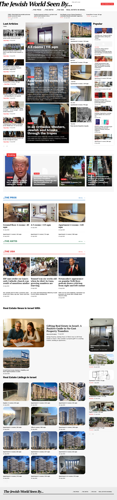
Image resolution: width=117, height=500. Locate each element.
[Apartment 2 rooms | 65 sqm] (103, 84)
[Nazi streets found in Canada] (81, 114)
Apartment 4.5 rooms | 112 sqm (69, 476)
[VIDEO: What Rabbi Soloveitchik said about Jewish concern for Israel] (13, 33)
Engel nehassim (94, 349)
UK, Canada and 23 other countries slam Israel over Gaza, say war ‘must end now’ (16, 293)
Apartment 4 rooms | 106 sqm (68, 427)
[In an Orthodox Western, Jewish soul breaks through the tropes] (13, 134)
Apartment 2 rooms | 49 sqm (12, 234)
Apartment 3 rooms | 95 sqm (79, 62)
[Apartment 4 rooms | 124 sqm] (81, 29)
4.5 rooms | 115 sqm (43, 47)
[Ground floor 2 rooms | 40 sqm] (13, 78)
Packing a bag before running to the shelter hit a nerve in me (103, 115)
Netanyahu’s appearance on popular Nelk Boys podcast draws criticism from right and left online (71, 282)
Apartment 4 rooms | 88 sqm (103, 141)
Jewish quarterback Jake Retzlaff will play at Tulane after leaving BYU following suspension (102, 65)
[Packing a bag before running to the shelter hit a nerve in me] (103, 108)
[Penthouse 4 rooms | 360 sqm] (101, 359)
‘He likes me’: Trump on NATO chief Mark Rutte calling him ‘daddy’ (103, 37)
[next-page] (11, 19)
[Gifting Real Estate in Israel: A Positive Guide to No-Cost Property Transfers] (23, 333)
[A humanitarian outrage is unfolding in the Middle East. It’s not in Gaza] (13, 120)
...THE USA (97, 33)
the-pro (9, 17)
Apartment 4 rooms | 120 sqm (80, 83)
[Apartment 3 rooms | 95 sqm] (81, 51)
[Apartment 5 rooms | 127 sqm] (44, 440)
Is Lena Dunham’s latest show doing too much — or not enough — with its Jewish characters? (13, 110)
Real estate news (52, 334)
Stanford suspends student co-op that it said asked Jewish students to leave (45, 15)
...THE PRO (88, 16)
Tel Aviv (73, 102)
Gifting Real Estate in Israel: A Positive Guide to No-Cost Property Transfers (64, 328)
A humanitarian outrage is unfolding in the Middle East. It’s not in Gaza (13, 124)
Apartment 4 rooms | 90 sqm (79, 105)
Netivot (73, 39)
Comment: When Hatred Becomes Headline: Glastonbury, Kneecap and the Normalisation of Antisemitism (103, 50)
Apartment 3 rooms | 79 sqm (96, 428)
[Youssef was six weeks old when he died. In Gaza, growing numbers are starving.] (44, 266)
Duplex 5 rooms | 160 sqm (96, 412)
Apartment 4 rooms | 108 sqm (67, 234)
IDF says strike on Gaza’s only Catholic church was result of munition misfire (16, 281)
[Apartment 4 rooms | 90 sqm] (81, 93)
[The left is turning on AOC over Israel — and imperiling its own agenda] (13, 90)
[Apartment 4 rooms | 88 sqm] (103, 136)
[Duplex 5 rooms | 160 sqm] (101, 406)
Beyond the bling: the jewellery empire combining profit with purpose (103, 101)
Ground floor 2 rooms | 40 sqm (94, 14)
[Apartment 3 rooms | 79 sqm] (101, 422)
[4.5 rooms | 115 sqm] (44, 212)
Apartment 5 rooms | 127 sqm (40, 452)
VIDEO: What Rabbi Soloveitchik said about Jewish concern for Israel (19, 15)
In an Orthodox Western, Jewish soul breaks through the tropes (13, 138)
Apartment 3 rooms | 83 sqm (12, 452)
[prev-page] (9, 19)
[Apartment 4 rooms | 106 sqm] (72, 416)
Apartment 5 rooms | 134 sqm (40, 476)
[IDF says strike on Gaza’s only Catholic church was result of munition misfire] (16, 266)
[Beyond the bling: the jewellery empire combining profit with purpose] (103, 95)
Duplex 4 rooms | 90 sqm (11, 403)
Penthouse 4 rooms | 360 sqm (97, 365)
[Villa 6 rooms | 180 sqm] (44, 416)
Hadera (96, 76)
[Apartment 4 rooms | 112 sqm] (16, 465)
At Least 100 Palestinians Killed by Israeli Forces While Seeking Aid (44, 293)
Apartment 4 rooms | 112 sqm (12, 476)
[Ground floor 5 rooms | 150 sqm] (101, 391)
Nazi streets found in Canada (79, 126)
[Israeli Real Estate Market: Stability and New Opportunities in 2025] (16, 359)
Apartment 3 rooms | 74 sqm (40, 234)
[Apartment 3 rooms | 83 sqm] (72, 171)
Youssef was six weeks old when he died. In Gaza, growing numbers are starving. (44, 282)
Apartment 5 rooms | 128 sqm (47, 82)
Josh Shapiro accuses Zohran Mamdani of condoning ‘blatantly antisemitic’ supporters (71, 15)
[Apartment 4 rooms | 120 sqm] (81, 72)
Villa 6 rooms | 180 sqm (38, 427)
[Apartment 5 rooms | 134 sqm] (44, 465)
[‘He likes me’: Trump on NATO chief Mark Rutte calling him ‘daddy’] (103, 30)
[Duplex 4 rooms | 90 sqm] (16, 392)
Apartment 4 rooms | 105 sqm (103, 78)
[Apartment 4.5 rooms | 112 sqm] (72, 465)
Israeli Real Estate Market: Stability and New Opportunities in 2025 (16, 370)
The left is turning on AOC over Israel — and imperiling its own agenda (13, 95)
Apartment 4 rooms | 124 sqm (80, 41)
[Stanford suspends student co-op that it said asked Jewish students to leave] (13, 47)
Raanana (91, 398)
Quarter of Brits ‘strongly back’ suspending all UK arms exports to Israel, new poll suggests (103, 128)
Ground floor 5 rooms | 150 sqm (97, 396)
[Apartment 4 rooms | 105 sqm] (103, 73)
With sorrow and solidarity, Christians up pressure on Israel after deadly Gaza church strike (71, 294)
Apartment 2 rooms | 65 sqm (103, 89)
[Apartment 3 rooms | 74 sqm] (101, 375)
